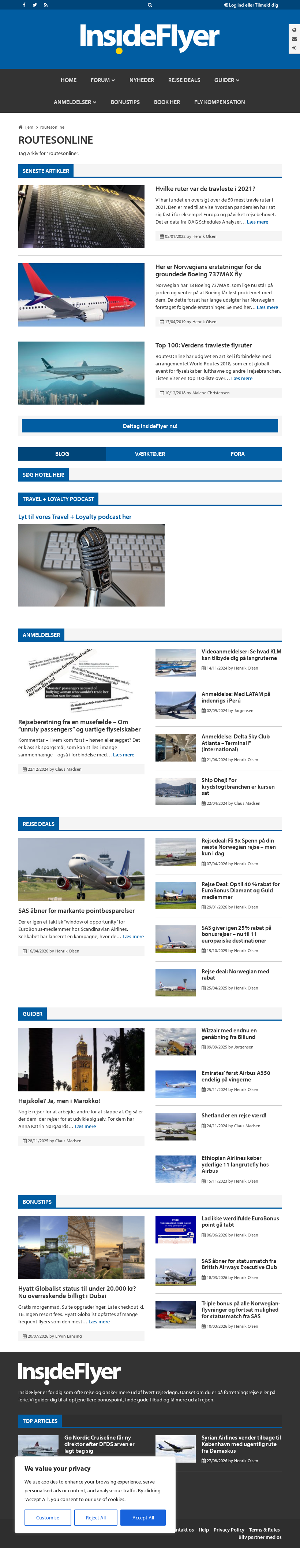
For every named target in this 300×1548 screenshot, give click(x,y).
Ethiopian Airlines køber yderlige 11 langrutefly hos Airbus (235, 1164)
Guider (32, 1013)
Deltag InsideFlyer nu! (150, 426)
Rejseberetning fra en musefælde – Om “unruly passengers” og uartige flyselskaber (79, 725)
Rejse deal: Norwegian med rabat (235, 974)
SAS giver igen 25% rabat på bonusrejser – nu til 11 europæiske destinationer (236, 934)
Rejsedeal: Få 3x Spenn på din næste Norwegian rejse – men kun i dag (239, 847)
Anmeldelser (41, 634)
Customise (47, 1517)
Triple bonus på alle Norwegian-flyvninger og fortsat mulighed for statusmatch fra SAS (241, 1310)
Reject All (96, 1517)
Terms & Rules (264, 1529)
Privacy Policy (229, 1529)
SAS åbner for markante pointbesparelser (76, 910)
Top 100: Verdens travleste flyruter (203, 345)
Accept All (143, 1517)
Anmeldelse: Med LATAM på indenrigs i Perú (236, 697)
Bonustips (37, 1201)
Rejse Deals (39, 824)
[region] (95, 1494)
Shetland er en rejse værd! (234, 1115)
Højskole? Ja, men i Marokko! (59, 1100)
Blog (62, 453)
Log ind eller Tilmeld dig (253, 5)
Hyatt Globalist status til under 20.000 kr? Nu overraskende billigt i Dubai (77, 1292)
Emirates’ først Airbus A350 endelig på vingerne (236, 1076)
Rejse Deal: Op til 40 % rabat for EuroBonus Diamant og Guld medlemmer (241, 890)
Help (204, 1529)
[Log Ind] (294, 47)
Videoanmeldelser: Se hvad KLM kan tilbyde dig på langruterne (241, 654)
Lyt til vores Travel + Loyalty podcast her (74, 516)
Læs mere (257, 221)
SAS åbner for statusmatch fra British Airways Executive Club (239, 1264)
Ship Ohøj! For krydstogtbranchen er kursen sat (238, 786)
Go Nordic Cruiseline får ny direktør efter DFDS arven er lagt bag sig (99, 1444)
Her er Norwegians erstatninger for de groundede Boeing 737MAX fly (208, 270)
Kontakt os (182, 1529)
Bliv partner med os (260, 1537)
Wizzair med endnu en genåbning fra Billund (229, 1033)
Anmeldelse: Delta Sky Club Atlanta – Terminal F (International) (236, 743)
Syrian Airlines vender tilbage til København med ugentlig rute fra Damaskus (241, 1444)
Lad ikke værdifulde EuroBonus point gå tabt (240, 1221)
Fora (238, 453)
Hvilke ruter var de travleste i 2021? (205, 188)
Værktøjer (150, 453)
